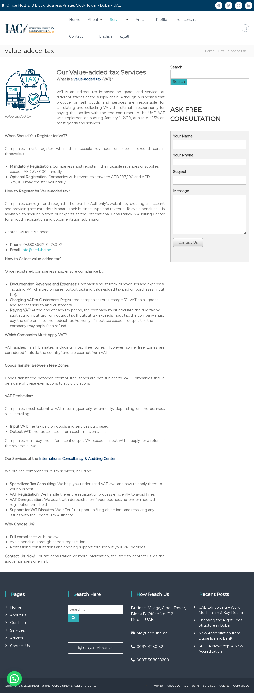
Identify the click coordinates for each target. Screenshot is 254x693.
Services (117, 19)
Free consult (185, 19)
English (105, 36)
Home (74, 19)
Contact (76, 36)
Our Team (18, 622)
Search (176, 67)
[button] (14, 678)
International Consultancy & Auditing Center (77, 458)
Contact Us (188, 242)
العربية (124, 36)
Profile (161, 19)
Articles (142, 19)
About (93, 19)
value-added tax (87, 79)
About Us (18, 615)
